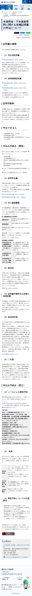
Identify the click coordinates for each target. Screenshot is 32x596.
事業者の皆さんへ (9, 6)
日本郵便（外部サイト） (11, 354)
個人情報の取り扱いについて (9, 584)
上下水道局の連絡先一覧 (5, 578)
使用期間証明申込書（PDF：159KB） (15, 197)
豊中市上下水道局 (17, 12)
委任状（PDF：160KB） (11, 288)
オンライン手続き (22, 6)
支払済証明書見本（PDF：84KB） (14, 59)
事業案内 (16, 5)
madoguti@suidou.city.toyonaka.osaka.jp (14, 403)
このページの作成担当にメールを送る (17, 557)
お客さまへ (3, 5)
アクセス (29, 5)
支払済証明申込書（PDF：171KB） (14, 194)
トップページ (7, 12)
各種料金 (13, 13)
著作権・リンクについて (14, 586)
